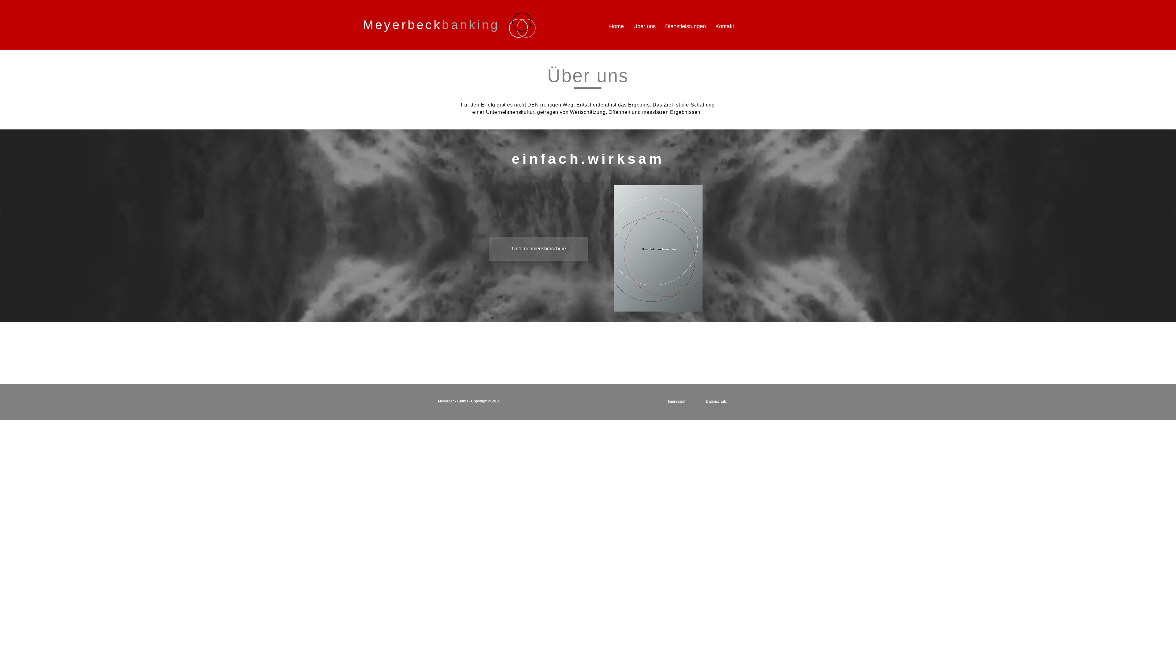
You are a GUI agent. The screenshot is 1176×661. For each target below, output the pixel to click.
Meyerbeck (431, 25)
